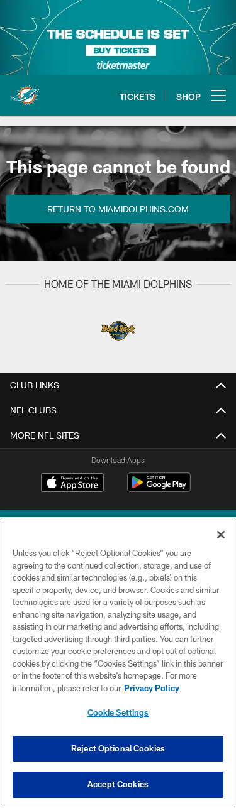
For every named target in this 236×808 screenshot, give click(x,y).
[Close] (221, 535)
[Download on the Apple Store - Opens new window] (72, 483)
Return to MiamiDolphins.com (118, 209)
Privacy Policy (151, 688)
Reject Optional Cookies (118, 748)
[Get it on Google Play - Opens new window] (159, 488)
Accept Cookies (118, 784)
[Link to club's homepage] (25, 90)
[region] (118, 662)
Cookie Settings (118, 712)
